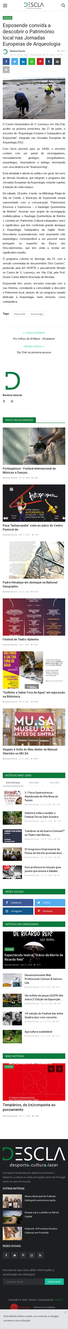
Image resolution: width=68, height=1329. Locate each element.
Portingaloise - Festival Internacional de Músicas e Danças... (29, 470)
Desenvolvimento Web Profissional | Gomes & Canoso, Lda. (43, 979)
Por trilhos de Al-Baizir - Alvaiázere (34, 338)
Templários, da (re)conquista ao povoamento (29, 1107)
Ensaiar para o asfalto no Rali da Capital (42, 1214)
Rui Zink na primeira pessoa (34, 352)
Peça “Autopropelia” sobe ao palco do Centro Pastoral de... (33, 527)
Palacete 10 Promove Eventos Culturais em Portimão (41, 1230)
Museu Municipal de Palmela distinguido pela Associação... (41, 1198)
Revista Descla (17, 51)
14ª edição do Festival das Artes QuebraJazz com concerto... (44, 1015)
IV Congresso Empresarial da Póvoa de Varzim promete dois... (44, 851)
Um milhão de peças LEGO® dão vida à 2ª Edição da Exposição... (44, 997)
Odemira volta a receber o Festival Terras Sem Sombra (41, 815)
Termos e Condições (44, 1307)
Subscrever (54, 1281)
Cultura (7, 17)
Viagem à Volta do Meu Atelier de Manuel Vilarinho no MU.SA (30, 751)
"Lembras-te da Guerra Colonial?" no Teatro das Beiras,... (45, 833)
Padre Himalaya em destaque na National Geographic (30, 584)
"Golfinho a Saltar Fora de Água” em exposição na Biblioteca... (34, 694)
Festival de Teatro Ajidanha (21, 639)
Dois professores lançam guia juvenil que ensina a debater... (43, 869)
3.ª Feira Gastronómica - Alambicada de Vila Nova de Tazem (41, 796)
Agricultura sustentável (38, 1031)
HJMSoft (58, 1299)
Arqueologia (37, 313)
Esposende (19, 313)
